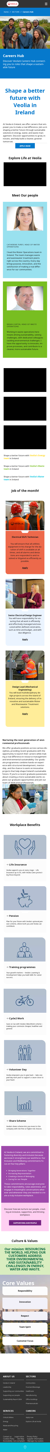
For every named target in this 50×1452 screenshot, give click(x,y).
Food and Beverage (33, 1387)
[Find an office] (25, 1447)
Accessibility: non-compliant (14, 1441)
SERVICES (8, 1410)
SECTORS (15, 12)
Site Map (20, 1439)
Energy (5, 1421)
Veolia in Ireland (9, 1383)
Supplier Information (35, 1439)
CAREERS (31, 1410)
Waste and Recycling (10, 1425)
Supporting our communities (13, 1391)
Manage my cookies (35, 1441)
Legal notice (19, 1436)
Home (6, 12)
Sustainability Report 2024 (12, 1399)
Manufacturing (31, 1395)
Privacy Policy (32, 1436)
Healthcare (30, 1391)
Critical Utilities (8, 1417)
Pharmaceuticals (32, 1403)
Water (5, 1430)
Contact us (7, 1436)
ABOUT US (8, 1376)
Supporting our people (25, 1223)
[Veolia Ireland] (12, 4)
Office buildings (31, 1399)
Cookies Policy (8, 1439)
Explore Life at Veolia (33, 1421)
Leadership (7, 1387)
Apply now (29, 1417)
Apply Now (25, 146)
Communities (30, 1383)
